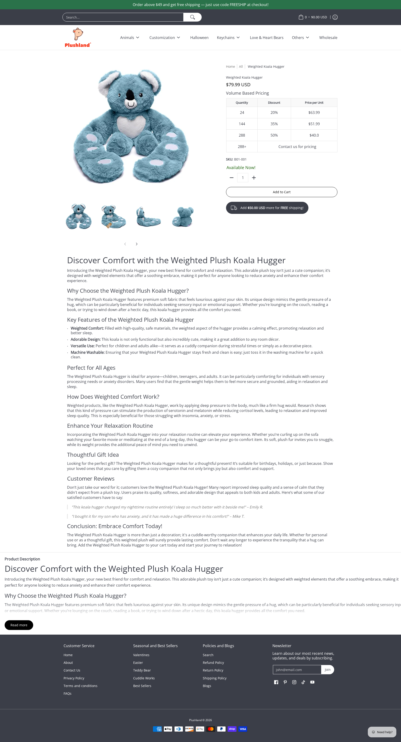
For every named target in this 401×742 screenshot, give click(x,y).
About (68, 662)
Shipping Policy (214, 678)
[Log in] (335, 17)
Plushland (195, 720)
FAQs (67, 693)
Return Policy (213, 670)
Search (208, 655)
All (241, 66)
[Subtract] (231, 177)
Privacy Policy (74, 678)
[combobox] (123, 17)
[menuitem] (178, 17)
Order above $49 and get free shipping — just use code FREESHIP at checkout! (200, 4)
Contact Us (72, 670)
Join (328, 669)
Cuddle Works (144, 678)
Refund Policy (213, 662)
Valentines (141, 655)
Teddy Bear (142, 670)
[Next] (136, 244)
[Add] (253, 177)
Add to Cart (282, 192)
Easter (138, 662)
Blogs (207, 686)
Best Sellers (142, 686)
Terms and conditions (80, 686)
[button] (276, 682)
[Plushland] (77, 37)
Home (230, 66)
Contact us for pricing (297, 146)
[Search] (193, 17)
